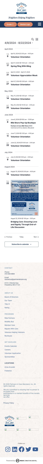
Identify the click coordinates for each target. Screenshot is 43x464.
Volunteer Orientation (20, 57)
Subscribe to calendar (20, 244)
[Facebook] (21, 449)
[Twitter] (28, 449)
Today (21, 237)
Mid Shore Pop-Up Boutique (23, 123)
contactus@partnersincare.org (16, 279)
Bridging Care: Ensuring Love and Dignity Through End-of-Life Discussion (24, 224)
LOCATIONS (9, 363)
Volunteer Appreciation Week (24, 75)
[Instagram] (8, 449)
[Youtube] (35, 449)
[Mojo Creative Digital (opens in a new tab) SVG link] (26, 460)
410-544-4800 (10, 274)
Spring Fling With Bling (21, 66)
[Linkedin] (15, 449)
